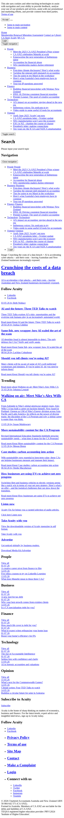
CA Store (5, 38)
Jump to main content (17, 27)
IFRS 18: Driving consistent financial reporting (35, 94)
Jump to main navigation (18, 25)
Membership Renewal (11, 35)
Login (4, 41)
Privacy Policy (18, 737)
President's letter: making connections (30, 126)
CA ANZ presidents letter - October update (33, 118)
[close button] (11, 20)
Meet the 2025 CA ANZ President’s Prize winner (36, 51)
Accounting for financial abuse (27, 62)
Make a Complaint (21, 765)
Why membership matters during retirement (33, 65)
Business (11, 67)
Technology (12, 99)
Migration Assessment (32, 35)
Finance (11, 86)
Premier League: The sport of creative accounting (36, 97)
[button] (10, 43)
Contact (13, 758)
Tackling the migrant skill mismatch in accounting (36, 73)
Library (57, 35)
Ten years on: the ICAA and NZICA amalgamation (37, 129)
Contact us (49, 35)
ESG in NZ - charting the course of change (33, 123)
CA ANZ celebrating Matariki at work (31, 54)
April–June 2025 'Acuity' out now (29, 115)
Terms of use (7, 14)
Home (4, 32)
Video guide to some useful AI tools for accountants (37, 110)
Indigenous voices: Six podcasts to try (31, 107)
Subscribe (5, 705)
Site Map (14, 751)
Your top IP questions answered (28, 83)
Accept (5, 19)
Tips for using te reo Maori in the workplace (33, 75)
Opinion (11, 113)
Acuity (13, 38)
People (10, 49)
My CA (21, 38)
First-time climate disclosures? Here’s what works (36, 70)
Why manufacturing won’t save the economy (34, 121)
